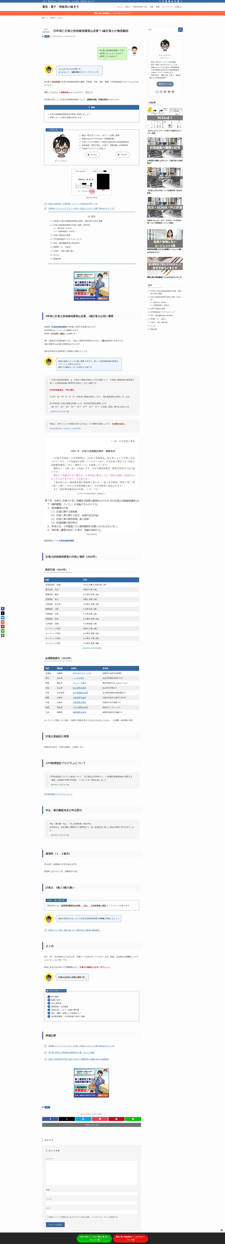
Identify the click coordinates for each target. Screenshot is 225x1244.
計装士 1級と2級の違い (63, 251)
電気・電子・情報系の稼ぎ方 (60, 6)
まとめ (56, 255)
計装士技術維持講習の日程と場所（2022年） (72, 225)
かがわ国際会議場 (80, 707)
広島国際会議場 (79, 702)
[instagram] (163, 1)
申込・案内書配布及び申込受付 (66, 243)
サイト (48, 1208)
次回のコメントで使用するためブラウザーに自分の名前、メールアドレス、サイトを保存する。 (83, 1217)
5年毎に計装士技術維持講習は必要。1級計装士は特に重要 (77, 221)
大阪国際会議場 (79, 698)
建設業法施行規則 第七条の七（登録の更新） (66, 428)
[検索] (181, 1)
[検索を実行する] (180, 29)
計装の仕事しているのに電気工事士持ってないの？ (94, 1238)
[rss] (175, 1)
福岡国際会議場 (79, 712)
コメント (50, 1159)
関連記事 (57, 259)
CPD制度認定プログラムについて (67, 239)
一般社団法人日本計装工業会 (59, 411)
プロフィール (166, 84)
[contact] (178, 1)
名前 (48, 1190)
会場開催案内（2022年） (67, 231)
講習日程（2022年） (65, 228)
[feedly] (172, 1)
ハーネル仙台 (78, 678)
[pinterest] (166, 1)
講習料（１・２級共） (62, 247)
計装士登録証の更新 (61, 235)
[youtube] (169, 1)
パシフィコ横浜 (79, 683)
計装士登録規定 (91, 534)
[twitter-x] (159, 1)
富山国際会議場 (79, 688)
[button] (50, 1119)
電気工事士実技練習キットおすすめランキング (130, 1238)
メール (49, 1199)
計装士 (47, 36)
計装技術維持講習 (59, 327)
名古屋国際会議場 (80, 693)
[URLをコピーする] (2, 635)
